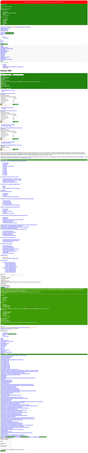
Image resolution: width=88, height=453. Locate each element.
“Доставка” (81, 156)
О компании (5, 19)
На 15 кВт (5, 172)
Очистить (7, 287)
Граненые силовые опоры (9, 262)
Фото (4, 299)
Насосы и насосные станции (9, 232)
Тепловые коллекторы (8, 233)
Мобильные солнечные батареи (10, 182)
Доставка (5, 20)
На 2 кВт (5, 168)
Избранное (7, 32)
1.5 (2, 79)
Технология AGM (6, 201)
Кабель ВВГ (5, 66)
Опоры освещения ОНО (10, 268)
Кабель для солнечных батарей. (10, 222)
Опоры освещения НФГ (10, 270)
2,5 (5, 79)
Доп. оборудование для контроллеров (11, 188)
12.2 (5, 83)
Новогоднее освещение (8, 246)
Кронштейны (6, 252)
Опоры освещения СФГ (10, 263)
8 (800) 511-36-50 (4, 30)
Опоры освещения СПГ (10, 264)
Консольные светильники (8, 249)
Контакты (5, 23)
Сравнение (7, 33)
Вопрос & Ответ (6, 316)
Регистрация (6, 15)
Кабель (4, 65)
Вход (4, 13)
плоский (8, 86)
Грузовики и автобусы (8, 211)
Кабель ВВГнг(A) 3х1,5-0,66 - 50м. (7, 93)
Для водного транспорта (8, 166)
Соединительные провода (9, 220)
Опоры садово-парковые (8, 253)
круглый (3, 86)
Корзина (5, 304)
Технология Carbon (7, 202)
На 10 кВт (5, 171)
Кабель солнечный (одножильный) (15, 66)
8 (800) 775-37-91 (10, 157)
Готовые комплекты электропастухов (11, 239)
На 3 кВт (5, 169)
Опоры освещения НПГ (10, 272)
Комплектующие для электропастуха (11, 240)
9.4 (2, 83)
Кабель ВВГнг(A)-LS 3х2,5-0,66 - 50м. (8, 110)
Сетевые (5, 165)
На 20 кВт (5, 173)
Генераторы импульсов (8, 241)
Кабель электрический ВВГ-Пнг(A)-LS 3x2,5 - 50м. (11, 127)
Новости (5, 298)
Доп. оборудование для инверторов (11, 196)
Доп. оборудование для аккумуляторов (11, 204)
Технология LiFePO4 (7, 203)
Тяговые (5, 212)
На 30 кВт (5, 174)
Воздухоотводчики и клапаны (9, 235)
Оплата (4, 21)
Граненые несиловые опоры (9, 267)
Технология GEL (6, 200)
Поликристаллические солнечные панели (12, 179)
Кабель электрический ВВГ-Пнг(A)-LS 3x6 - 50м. (11, 145)
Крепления (5, 218)
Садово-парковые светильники (10, 251)
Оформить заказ (6, 306)
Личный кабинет (6, 305)
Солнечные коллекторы (8, 231)
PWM (4, 187)
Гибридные (5, 164)
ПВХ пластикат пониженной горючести (10, 81)
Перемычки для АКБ (7, 221)
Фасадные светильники (8, 247)
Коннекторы (5, 217)
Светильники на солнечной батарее (11, 248)
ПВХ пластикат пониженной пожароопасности (30, 81)
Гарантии (5, 22)
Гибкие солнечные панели (8, 181)
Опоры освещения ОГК (10, 269)
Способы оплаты (6, 312)
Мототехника (6, 209)
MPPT (4, 186)
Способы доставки (7, 311)
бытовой (8, 77)
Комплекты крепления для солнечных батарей (13, 219)
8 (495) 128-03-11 (4, 29)
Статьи (4, 314)
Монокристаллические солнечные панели (12, 178)
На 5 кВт (5, 170)
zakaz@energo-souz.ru (5, 28)
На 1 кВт (5, 167)
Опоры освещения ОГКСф (11, 266)
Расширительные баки (8, 234)
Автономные (6, 163)
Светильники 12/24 (7, 245)
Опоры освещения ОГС (10, 265)
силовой (3, 77)
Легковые (5, 210)
